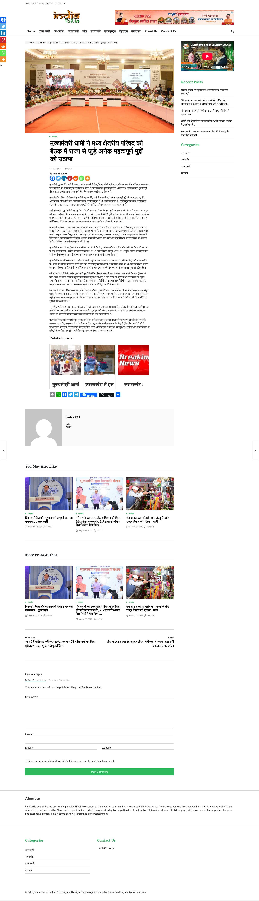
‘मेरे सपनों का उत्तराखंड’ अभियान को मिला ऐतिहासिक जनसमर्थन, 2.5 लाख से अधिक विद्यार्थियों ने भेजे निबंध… (98, 521)
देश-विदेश (59, 31)
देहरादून (123, 31)
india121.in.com (107, 848)
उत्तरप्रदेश (110, 31)
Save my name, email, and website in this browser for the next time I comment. (71, 760)
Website (106, 747)
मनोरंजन (135, 31)
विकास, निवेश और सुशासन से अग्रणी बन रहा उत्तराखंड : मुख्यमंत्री (49, 519)
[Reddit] (75, 178)
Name (29, 734)
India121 (68, 169)
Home (31, 31)
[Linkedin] (64, 178)
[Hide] (1, 65)
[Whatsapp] (81, 178)
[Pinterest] (70, 178)
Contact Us (168, 31)
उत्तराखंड (96, 31)
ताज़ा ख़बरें (44, 31)
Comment (31, 696)
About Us (150, 31)
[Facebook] (52, 178)
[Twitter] (58, 178)
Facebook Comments (59, 680)
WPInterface (139, 892)
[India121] (43, 427)
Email (29, 747)
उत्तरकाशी (73, 31)
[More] (87, 178)
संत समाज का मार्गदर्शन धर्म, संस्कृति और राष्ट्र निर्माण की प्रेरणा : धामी (147, 519)
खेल (84, 31)
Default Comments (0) (35, 680)
